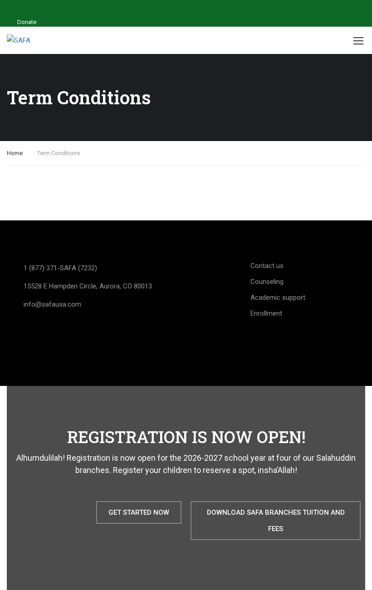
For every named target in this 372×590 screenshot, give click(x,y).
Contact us (267, 266)
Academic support (277, 297)
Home (15, 153)
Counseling (267, 282)
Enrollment (266, 313)
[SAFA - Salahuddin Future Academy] (25, 40)
